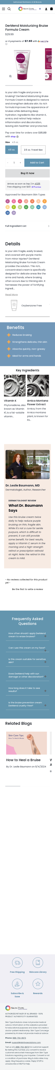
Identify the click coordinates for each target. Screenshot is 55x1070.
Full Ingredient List (15, 226)
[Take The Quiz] (39, 8)
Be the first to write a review (27, 589)
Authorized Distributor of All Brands (27, 2)
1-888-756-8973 (21, 1047)
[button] (27, 43)
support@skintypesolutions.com (26, 1042)
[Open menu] (2, 9)
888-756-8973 (19, 1038)
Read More (11, 294)
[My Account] (45, 8)
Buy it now (27, 173)
